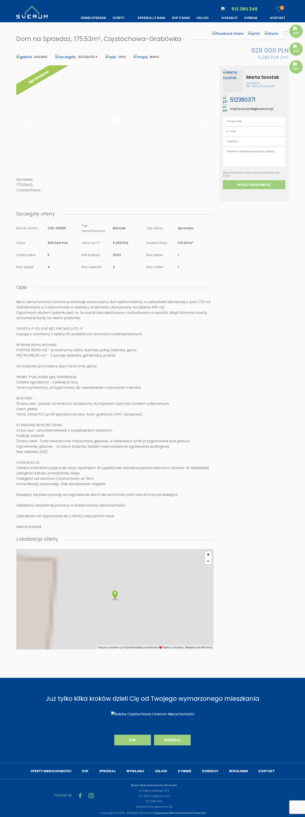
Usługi (202, 18)
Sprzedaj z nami (151, 18)
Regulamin (238, 771)
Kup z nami (181, 18)
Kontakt (277, 18)
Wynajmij (135, 771)
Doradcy (229, 18)
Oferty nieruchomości (50, 771)
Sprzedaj (172, 740)
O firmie (184, 771)
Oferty (118, 18)
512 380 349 (243, 9)
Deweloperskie (93, 18)
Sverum (250, 18)
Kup (133, 740)
